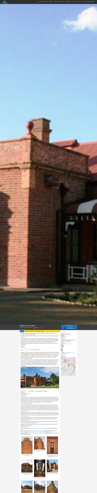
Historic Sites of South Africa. (34, 431)
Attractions (67, 352)
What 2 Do (63, 1)
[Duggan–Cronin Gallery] (68, 365)
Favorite (64, 331)
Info (80, 1)
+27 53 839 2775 (70, 343)
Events (76, 1)
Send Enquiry (70, 328)
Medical (72, 1)
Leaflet (64, 375)
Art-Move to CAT (68, 333)
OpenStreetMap (71, 375)
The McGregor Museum (27, 349)
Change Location (90, 1)
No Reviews (42, 327)
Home (38, 1)
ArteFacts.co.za (26, 391)
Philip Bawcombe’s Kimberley (39, 428)
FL (69, 352)
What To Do (68, 353)
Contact (83, 1)
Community (68, 1)
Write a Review (69, 325)
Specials (42, 1)
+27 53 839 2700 (68, 342)
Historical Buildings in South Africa (37, 430)
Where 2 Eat (51, 1)
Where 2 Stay (57, 1)
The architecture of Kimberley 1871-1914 (36, 433)
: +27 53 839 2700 (24, 329)
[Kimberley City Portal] (4, 3)
